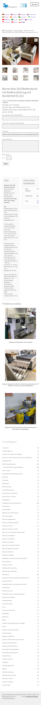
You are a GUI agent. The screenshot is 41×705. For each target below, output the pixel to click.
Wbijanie (4, 669)
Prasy (3, 607)
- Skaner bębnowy (7, 451)
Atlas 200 (38, 202)
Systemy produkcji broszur (10, 646)
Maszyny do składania (8, 535)
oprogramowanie (7, 581)
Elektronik (5, 477)
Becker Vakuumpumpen (9, 464)
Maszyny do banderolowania (10, 522)
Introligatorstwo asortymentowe (11, 503)
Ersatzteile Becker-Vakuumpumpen (13, 467)
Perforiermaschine (7, 591)
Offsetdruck (5, 574)
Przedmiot (5, 131)
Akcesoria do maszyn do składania (12, 454)
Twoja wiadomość (7, 139)
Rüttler (4, 620)
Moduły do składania (8, 555)
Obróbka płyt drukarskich (9, 568)
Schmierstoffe (6, 685)
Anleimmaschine (6, 461)
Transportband (6, 656)
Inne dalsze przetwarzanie (9, 493)
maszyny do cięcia (7, 526)
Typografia (5, 662)
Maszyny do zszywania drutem (11, 545)
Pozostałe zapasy (7, 604)
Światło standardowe (8, 636)
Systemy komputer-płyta (9, 643)
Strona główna (8, 30)
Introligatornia (6, 500)
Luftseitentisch (6, 509)
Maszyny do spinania (8, 542)
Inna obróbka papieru (8, 490)
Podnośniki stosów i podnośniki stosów (13, 594)
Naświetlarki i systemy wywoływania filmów (14, 558)
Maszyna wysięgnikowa (8, 519)
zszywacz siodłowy (7, 682)
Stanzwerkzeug (6, 633)
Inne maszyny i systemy (9, 496)
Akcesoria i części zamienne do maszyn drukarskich (17, 457)
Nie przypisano (18, 30)
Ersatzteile (5, 480)
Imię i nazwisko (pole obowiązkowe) (12, 115)
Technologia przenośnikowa (10, 652)
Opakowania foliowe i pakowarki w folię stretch (15, 578)
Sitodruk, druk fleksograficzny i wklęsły (13, 623)
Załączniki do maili (7, 678)
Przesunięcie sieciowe (8, 610)
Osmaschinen (6, 587)
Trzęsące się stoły (7, 659)
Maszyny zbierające (7, 552)
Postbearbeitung (7, 600)
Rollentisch (5, 617)
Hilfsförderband (6, 487)
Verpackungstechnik (8, 665)
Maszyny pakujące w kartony (10, 548)
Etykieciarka (5, 483)
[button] (35, 40)
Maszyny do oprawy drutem (10, 529)
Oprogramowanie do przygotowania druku (14, 584)
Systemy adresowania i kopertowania (13, 639)
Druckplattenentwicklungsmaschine (12, 474)
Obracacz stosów (7, 565)
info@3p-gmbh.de (32, 696)
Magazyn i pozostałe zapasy (10, 513)
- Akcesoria (5, 448)
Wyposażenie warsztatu (9, 675)
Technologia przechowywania (10, 649)
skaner (4, 626)
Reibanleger (5, 613)
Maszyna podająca (7, 516)
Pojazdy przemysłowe (8, 597)
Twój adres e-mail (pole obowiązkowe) (13, 123)
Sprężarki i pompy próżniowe (10, 630)
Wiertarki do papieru (8, 672)
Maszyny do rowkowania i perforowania (13, 532)
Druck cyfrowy (6, 470)
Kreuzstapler (6, 506)
